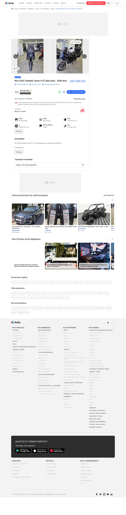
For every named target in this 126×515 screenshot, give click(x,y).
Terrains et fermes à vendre (44, 346)
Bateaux (15, 369)
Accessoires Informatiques (95, 363)
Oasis (37, 8)
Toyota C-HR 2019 (24, 312)
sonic (45, 282)
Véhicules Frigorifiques (18, 360)
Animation (66, 399)
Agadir (23, 293)
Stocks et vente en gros (97, 424)
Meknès (52, 293)
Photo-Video (92, 355)
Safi (44, 297)
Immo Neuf (16, 467)
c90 (87, 282)
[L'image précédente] (15, 56)
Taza (49, 297)
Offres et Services (86, 474)
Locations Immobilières (45, 352)
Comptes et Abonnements (95, 360)
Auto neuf (21, 3)
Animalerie (92, 407)
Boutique (83, 477)
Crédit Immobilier (38, 3)
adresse (59, 282)
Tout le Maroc (22, 8)
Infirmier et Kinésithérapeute (70, 371)
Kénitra (100, 293)
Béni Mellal (73, 293)
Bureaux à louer (42, 363)
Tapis (90, 394)
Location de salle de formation (71, 391)
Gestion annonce (86, 467)
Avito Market (50, 470)
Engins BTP (15, 363)
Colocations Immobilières (46, 374)
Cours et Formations (68, 385)
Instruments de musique (97, 410)
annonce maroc (24, 282)
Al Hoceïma (36, 293)
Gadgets (91, 346)
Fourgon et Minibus (17, 358)
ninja (40, 282)
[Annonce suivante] (112, 200)
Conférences (67, 405)
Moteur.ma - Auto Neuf (20, 464)
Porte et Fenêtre (93, 396)
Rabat (28, 293)
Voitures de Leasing (17, 338)
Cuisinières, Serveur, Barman (70, 366)
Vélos (14, 344)
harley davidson (95, 282)
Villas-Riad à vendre (43, 338)
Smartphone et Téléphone (95, 333)
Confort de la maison (94, 380)
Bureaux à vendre (42, 341)
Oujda (106, 293)
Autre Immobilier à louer (44, 371)
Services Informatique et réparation (72, 374)
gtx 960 (109, 308)
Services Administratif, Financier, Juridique (74, 377)
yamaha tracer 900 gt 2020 (19, 308)
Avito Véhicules (45, 8)
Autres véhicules (18, 371)
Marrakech (45, 293)
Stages (65, 388)
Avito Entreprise (51, 474)
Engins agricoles (16, 366)
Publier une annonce (97, 3)
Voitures (15, 330)
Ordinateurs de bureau (94, 341)
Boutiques (56, 3)
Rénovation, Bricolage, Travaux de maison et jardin (74, 358)
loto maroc (15, 282)
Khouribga (22, 297)
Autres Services (67, 380)
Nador (59, 293)
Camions (15, 352)
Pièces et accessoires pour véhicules (24, 346)
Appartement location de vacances (46, 388)
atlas (76, 282)
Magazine (63, 3)
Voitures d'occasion (17, 333)
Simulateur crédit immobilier (21, 477)
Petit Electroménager (94, 374)
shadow (70, 282)
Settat (61, 297)
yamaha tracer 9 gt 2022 (36, 308)
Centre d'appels (67, 333)
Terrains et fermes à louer (44, 369)
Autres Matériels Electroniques (96, 366)
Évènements (67, 396)
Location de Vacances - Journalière (49, 385)
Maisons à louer (42, 358)
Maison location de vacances (45, 391)
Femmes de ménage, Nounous (71, 352)
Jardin (90, 399)
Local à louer (41, 366)
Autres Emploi (67, 346)
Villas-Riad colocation (43, 383)
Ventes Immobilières (44, 330)
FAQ (82, 484)
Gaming (91, 344)
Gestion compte (86, 470)
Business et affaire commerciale (74, 393)
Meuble (91, 385)
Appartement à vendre (43, 333)
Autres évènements (68, 407)
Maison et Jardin (94, 371)
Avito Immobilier (52, 467)
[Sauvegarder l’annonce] (85, 42)
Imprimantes (92, 349)
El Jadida (80, 293)
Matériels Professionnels (97, 421)
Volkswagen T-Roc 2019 (83, 308)
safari (109, 282)
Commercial (67, 344)
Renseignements (86, 480)
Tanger (65, 293)
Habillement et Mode (95, 416)
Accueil (15, 8)
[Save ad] (41, 205)
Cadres (65, 335)
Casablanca (31, 8)
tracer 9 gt (60, 308)
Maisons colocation (42, 380)
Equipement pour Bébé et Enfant (99, 369)
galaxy (82, 282)
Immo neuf (29, 3)
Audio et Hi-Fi (92, 358)
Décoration (91, 388)
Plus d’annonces (109, 195)
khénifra (14, 297)
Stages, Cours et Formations (73, 382)
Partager (77, 42)
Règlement (84, 464)
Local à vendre (41, 344)
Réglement (49, 494)
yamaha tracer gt (50, 308)
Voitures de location (17, 335)
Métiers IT (66, 338)
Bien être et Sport (95, 419)
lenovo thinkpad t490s (98, 308)
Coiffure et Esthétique (69, 368)
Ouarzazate (37, 297)
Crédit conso (48, 3)
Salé (67, 297)
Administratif (67, 341)
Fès (95, 293)
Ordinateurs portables (94, 338)
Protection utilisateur (38, 494)
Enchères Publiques (95, 427)
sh (64, 282)
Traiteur (66, 402)
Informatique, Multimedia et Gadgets (101, 330)
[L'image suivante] (84, 56)
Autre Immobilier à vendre (44, 349)
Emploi (66, 330)
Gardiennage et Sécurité (69, 355)
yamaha (34, 282)
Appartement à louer (43, 355)
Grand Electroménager (94, 377)
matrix (104, 282)
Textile (90, 391)
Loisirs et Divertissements (97, 413)
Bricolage (91, 402)
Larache (29, 297)
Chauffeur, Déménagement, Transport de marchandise (73, 362)
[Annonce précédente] (107, 200)
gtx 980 (14, 312)
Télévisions (91, 352)
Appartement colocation (44, 377)
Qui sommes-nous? (61, 494)
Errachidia (89, 293)
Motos (52, 8)
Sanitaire (91, 405)
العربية (117, 3)
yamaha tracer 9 (69, 308)
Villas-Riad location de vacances (45, 394)
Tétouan (55, 297)
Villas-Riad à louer (42, 360)
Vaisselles (91, 383)
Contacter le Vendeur (77, 92)
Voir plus (19, 131)
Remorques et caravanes (18, 355)
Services (66, 349)
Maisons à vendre (42, 335)
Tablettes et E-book (93, 335)
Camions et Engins (18, 349)
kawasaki (52, 282)
